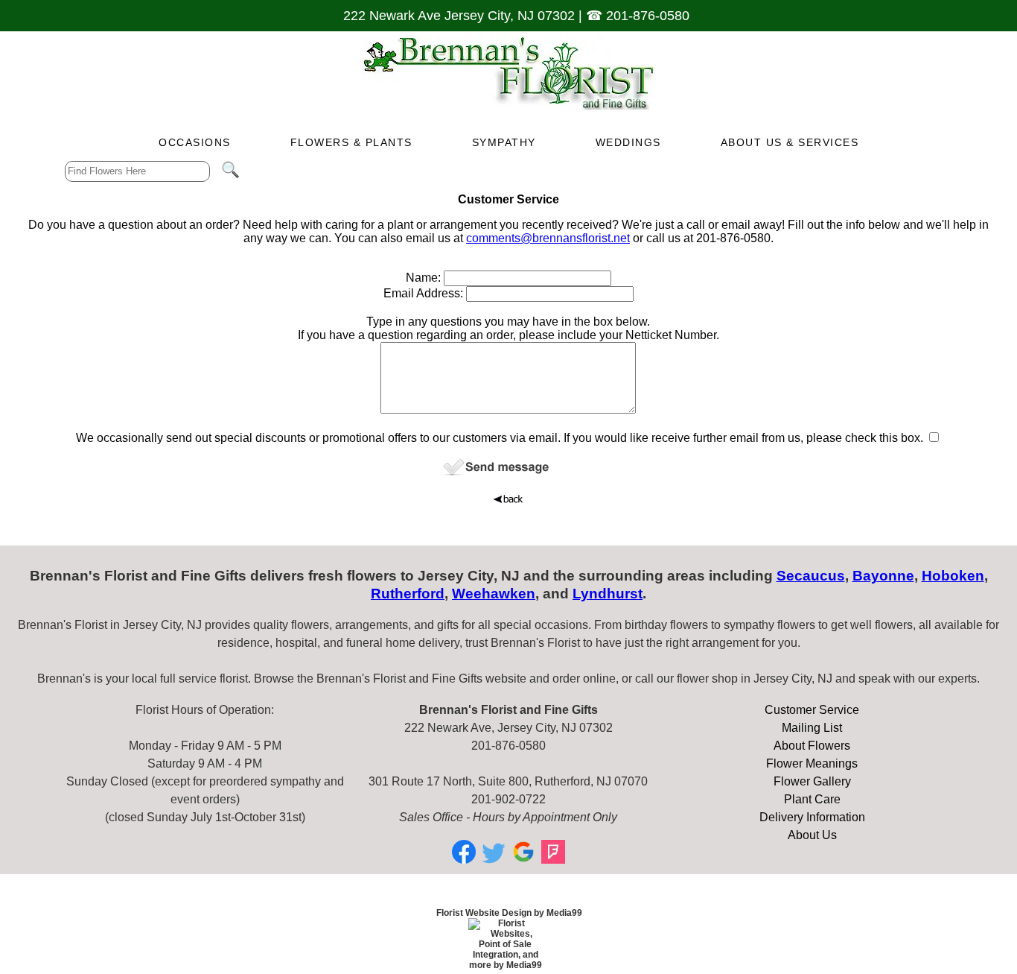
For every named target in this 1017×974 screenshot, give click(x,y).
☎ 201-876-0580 (637, 15)
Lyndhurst (608, 593)
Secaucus (811, 576)
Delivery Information (812, 817)
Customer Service (812, 709)
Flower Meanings (812, 763)
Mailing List (812, 727)
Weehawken (493, 593)
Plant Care (812, 799)
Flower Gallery (812, 781)
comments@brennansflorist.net (548, 238)
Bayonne (883, 576)
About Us (812, 835)
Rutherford (407, 593)
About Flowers (812, 745)
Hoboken (953, 576)
